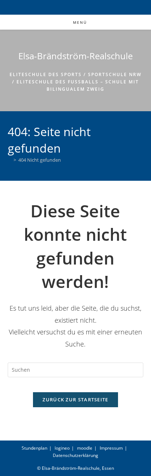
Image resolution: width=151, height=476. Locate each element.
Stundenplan (34, 448)
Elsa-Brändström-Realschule (75, 56)
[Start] (9, 160)
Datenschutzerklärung (75, 455)
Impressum (111, 448)
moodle (84, 448)
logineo (62, 448)
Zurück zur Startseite (75, 399)
